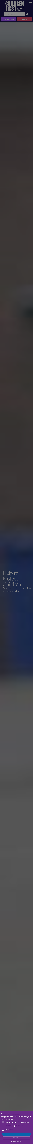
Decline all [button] (16, 1138)
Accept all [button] (17, 1134)
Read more (10, 1119)
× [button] (31, 1113)
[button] (16, 1141)
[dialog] (16, 1127)
